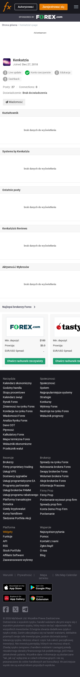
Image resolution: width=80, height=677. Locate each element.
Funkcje (7, 536)
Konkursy (45, 401)
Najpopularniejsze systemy (56, 392)
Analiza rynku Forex (15, 420)
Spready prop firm (51, 504)
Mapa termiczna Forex (16, 439)
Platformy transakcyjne (17, 499)
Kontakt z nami (49, 541)
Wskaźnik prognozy (51, 415)
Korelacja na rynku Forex (18, 411)
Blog (42, 555)
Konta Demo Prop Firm (53, 509)
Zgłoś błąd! (46, 545)
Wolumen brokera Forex (54, 476)
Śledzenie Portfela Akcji (17, 518)
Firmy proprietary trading (18, 466)
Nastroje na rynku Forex (54, 411)
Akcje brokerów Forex (53, 480)
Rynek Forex (10, 401)
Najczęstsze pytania (52, 531)
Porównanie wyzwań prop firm (58, 499)
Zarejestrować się (53, 6)
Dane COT (9, 425)
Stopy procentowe (14, 392)
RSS (5, 545)
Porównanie (47, 513)
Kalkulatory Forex (13, 434)
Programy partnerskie (16, 485)
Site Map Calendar (66, 575)
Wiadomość (15, 102)
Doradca (8, 504)
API (5, 541)
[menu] (76, 7)
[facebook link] (6, 609)
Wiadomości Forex (14, 415)
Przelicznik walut (13, 448)
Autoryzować (26, 6)
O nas (43, 550)
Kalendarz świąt (12, 397)
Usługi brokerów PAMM (17, 490)
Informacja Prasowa (52, 485)
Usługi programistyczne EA (19, 480)
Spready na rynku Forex (54, 462)
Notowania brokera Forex (55, 466)
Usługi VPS (9, 471)
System (44, 387)
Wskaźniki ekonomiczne (17, 443)
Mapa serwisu (43, 576)
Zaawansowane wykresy (18, 559)
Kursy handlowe (12, 513)
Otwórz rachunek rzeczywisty (25, 361)
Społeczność (47, 383)
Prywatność (24, 575)
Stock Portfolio (12, 550)
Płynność (8, 429)
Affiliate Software (13, 555)
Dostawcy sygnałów (15, 476)
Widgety (8, 531)
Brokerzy (8, 462)
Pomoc (44, 536)
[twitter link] (15, 609)
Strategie (45, 397)
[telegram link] (25, 609)
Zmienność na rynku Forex (19, 406)
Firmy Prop (46, 495)
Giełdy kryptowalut (14, 508)
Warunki (8, 575)
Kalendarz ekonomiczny (17, 383)
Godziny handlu (12, 387)
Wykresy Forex (48, 406)
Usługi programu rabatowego (20, 494)
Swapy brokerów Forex (54, 471)
